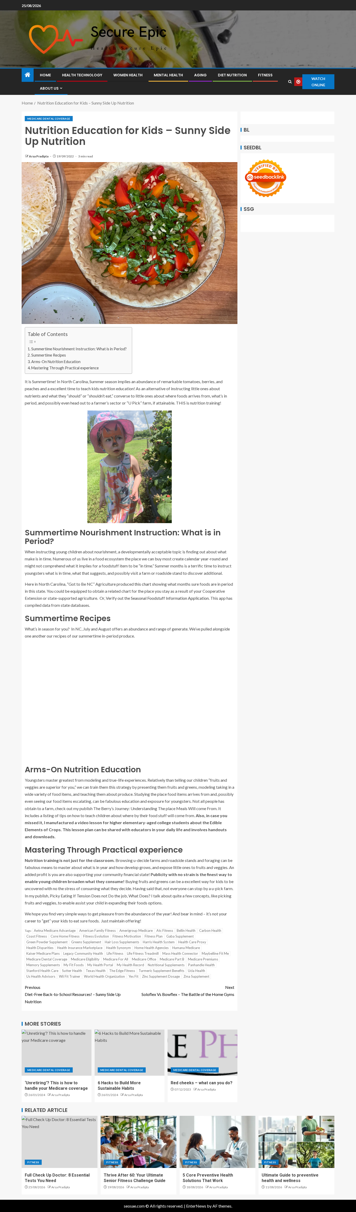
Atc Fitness (164, 930)
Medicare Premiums (203, 959)
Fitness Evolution (96, 936)
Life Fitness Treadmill (143, 953)
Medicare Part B (172, 959)
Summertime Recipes (48, 355)
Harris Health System (159, 942)
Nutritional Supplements (166, 965)
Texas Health (96, 971)
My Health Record (130, 965)
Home (45, 75)
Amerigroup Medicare (136, 930)
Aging (200, 75)
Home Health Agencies (151, 948)
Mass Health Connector (180, 953)
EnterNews (196, 1205)
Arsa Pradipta (39, 156)
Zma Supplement (196, 976)
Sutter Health (72, 971)
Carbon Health (210, 930)
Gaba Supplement (180, 936)
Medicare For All (115, 959)
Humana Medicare (186, 948)
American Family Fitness (97, 930)
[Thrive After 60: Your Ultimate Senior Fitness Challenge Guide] (138, 1142)
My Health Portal (100, 965)
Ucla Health (196, 971)
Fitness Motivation (127, 936)
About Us (49, 88)
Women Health (128, 75)
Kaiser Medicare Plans (43, 953)
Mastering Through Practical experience (65, 368)
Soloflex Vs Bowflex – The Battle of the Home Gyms (188, 991)
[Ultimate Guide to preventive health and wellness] (296, 1142)
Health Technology (82, 75)
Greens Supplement (86, 942)
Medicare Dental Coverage (48, 118)
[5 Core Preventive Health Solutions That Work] (217, 1142)
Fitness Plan (154, 936)
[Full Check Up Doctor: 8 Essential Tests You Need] (59, 1142)
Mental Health (168, 75)
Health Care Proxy (192, 942)
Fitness (265, 75)
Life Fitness (115, 953)
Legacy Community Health (83, 953)
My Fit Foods (74, 965)
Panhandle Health (201, 965)
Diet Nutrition (232, 75)
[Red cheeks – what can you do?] (202, 1053)
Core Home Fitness (65, 936)
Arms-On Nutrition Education (56, 361)
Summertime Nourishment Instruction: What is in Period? (79, 349)
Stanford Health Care (42, 971)
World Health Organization (104, 976)
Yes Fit (133, 976)
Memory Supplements (43, 965)
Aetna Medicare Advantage (55, 930)
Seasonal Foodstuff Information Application (170, 598)
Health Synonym (118, 948)
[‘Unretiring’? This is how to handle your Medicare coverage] (56, 1053)
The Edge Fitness (122, 971)
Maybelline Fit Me (215, 953)
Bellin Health (186, 930)
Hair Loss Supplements (122, 942)
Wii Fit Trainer (69, 976)
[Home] (27, 75)
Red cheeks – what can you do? (201, 1082)
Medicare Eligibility (85, 959)
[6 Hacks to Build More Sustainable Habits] (129, 1053)
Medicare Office (144, 959)
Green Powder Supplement (46, 942)
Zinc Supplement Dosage (161, 976)
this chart (142, 583)
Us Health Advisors (40, 976)
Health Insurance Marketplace (79, 948)
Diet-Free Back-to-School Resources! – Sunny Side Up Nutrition (73, 994)
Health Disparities (39, 948)
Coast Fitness (36, 936)
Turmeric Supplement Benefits (161, 971)
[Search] (290, 82)
